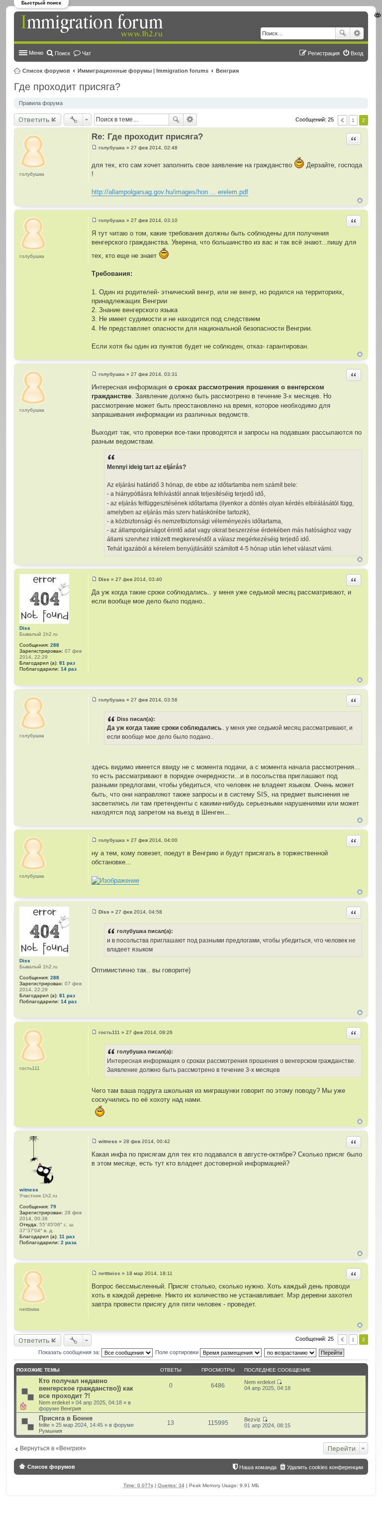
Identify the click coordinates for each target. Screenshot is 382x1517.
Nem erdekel (54, 1402)
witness (28, 1189)
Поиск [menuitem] (62, 53)
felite (44, 1425)
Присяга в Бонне (66, 1418)
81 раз (67, 663)
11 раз (67, 1236)
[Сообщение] (94, 147)
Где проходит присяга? (67, 86)
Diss (24, 628)
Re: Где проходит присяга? (147, 136)
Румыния (50, 1431)
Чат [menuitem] (86, 53)
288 (54, 645)
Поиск (342, 33)
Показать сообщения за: (69, 1352)
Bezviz (252, 1419)
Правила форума (41, 103)
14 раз (69, 669)
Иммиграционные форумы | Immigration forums (143, 71)
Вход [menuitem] (357, 53)
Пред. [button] (342, 120)
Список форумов (46, 71)
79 (53, 1206)
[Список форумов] (93, 25)
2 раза (69, 1242)
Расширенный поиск (357, 33)
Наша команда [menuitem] (258, 1467)
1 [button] (353, 120)
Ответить (34, 119)
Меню (36, 53)
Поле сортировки (177, 1352)
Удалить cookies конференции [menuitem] (325, 1467)
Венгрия (227, 71)
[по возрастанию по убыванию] (290, 1352)
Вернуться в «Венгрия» (53, 1448)
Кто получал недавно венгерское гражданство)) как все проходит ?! (86, 1388)
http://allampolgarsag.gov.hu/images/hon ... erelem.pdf (170, 192)
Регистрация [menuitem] (324, 53)
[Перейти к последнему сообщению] (279, 1382)
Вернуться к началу (360, 200)
